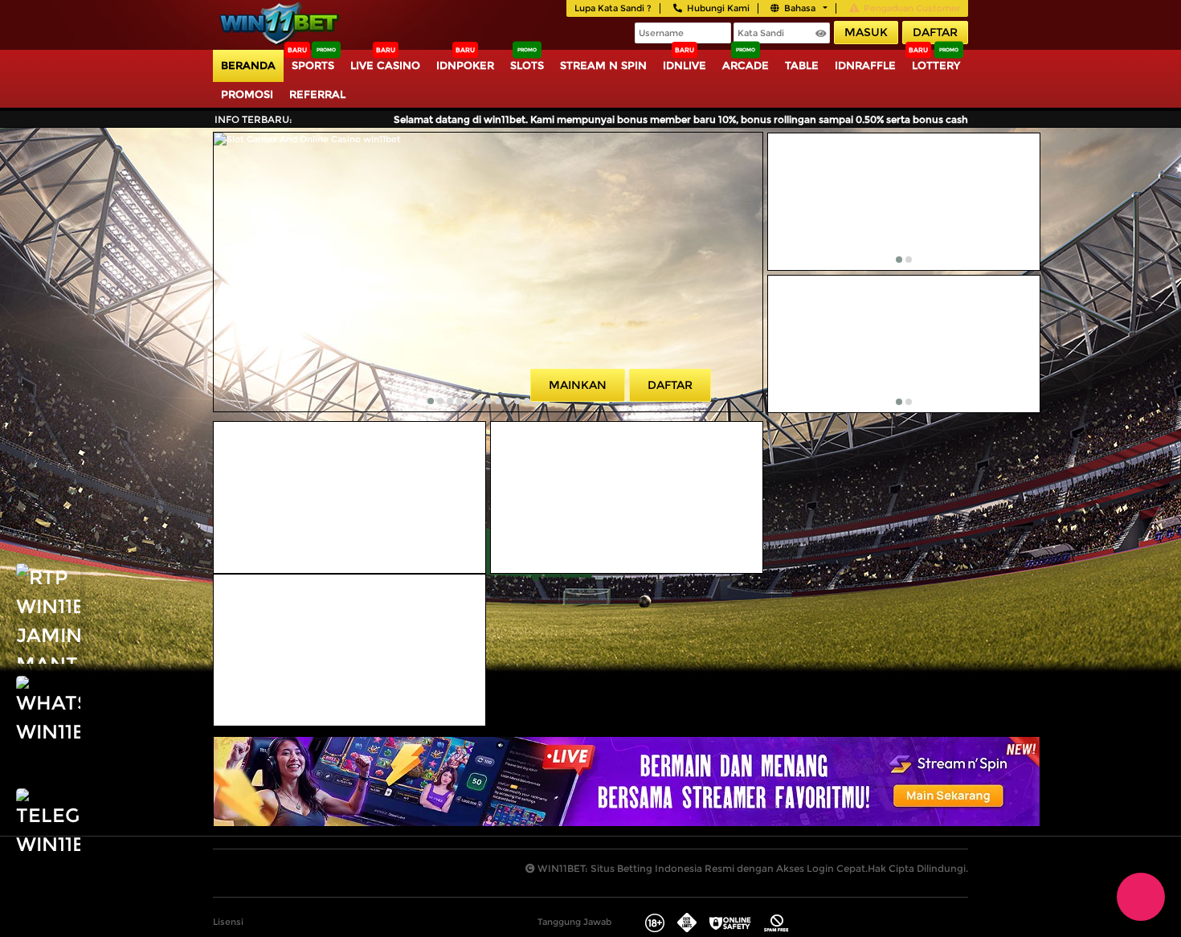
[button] (430, 401)
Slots (527, 65)
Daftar (935, 32)
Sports (313, 65)
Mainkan (578, 385)
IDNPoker (465, 65)
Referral (317, 94)
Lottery (936, 65)
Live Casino (385, 65)
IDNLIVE (684, 65)
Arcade (745, 65)
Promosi (247, 94)
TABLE (802, 65)
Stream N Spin (603, 65)
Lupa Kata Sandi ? (613, 8)
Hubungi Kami (718, 8)
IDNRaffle (865, 65)
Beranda (248, 65)
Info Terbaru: (253, 119)
